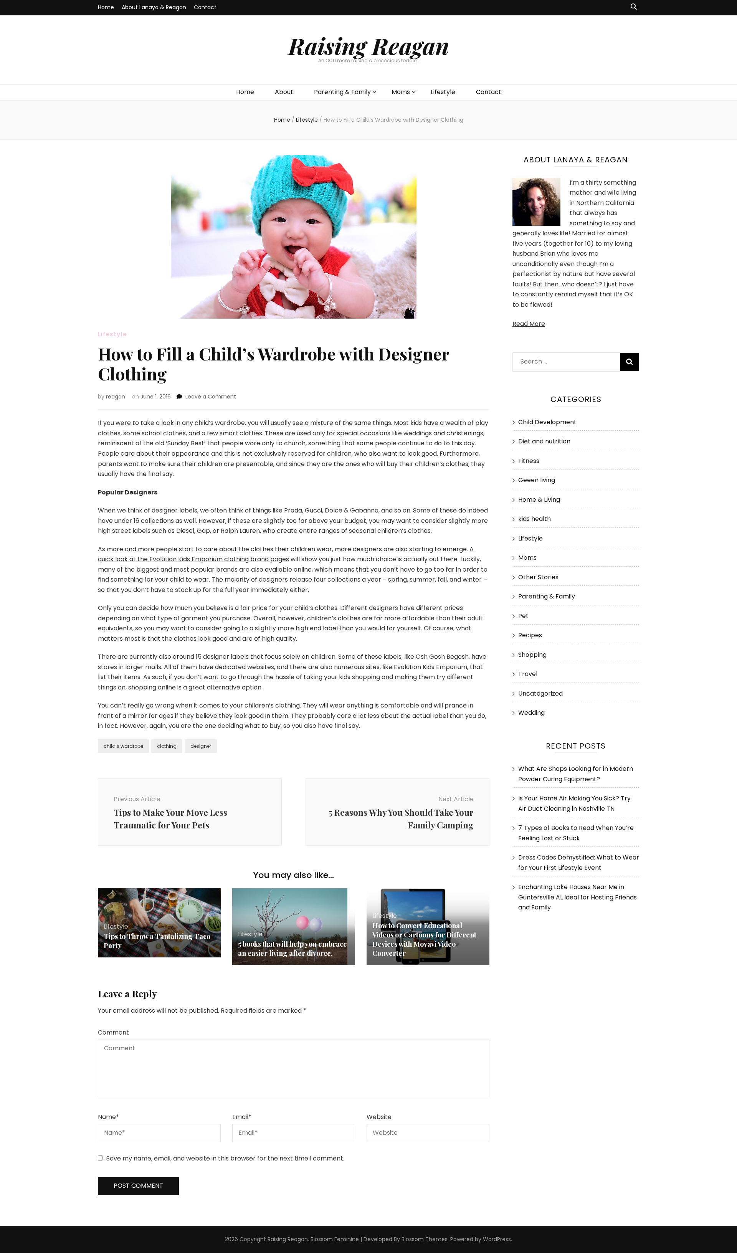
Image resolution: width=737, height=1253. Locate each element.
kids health (534, 518)
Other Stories (538, 577)
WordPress (497, 1239)
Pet (523, 616)
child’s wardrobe (123, 746)
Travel (527, 673)
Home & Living (539, 499)
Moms (401, 92)
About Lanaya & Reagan (154, 7)
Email (241, 1116)
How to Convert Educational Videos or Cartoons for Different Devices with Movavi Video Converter (424, 939)
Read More (528, 323)
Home (106, 7)
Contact (205, 7)
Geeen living (536, 480)
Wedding (531, 712)
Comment (113, 1032)
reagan (115, 396)
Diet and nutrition (544, 441)
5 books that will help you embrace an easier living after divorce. (292, 948)
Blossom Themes (425, 1239)
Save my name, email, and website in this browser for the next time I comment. (225, 1158)
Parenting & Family (342, 92)
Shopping (532, 654)
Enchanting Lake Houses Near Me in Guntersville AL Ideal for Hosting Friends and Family (577, 897)
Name (108, 1116)
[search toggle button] (634, 7)
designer (200, 746)
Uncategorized (540, 693)
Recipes (530, 635)
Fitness (528, 460)
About (284, 92)
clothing (167, 746)
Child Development (547, 422)
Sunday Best (185, 443)
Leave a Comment (210, 396)
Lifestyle (443, 92)
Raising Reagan (368, 45)
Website (379, 1116)
